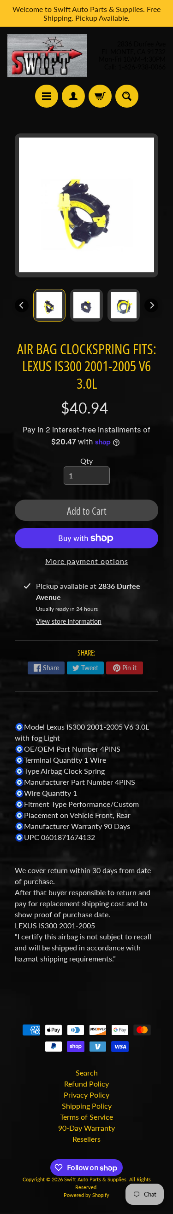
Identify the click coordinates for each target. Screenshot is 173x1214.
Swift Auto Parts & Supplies (95, 1179)
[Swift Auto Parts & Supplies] (47, 55)
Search (87, 1072)
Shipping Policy (87, 1105)
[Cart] (100, 96)
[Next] (151, 305)
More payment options (86, 561)
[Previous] (22, 305)
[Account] (73, 96)
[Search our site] (126, 96)
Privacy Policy (86, 1094)
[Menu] (46, 96)
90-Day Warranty (86, 1127)
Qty (86, 460)
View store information (68, 621)
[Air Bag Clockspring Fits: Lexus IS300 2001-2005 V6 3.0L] (49, 305)
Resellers (86, 1138)
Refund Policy (86, 1083)
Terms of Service (86, 1116)
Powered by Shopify (86, 1195)
